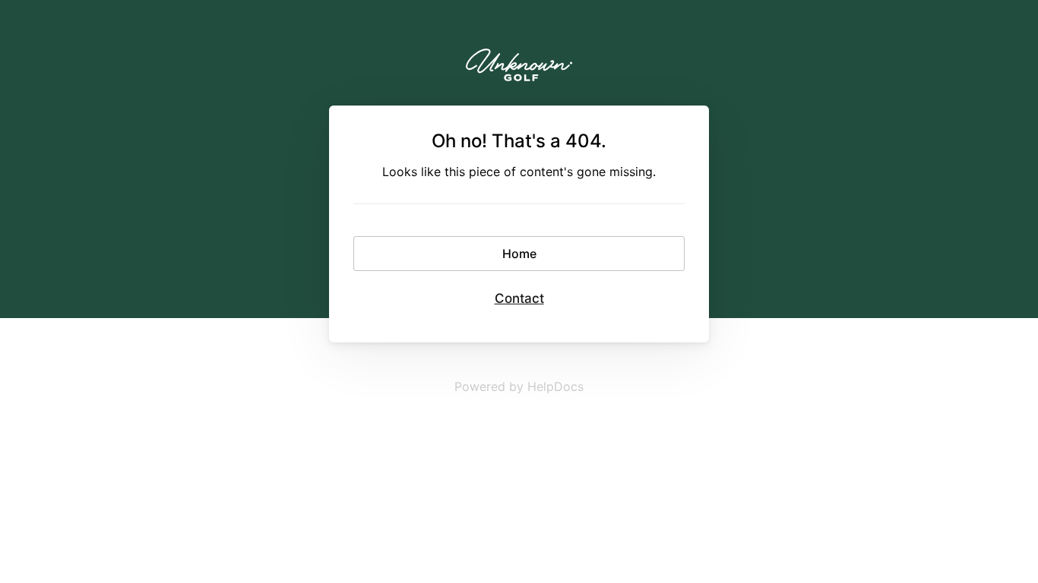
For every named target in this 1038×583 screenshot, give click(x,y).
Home (519, 253)
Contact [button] (519, 298)
